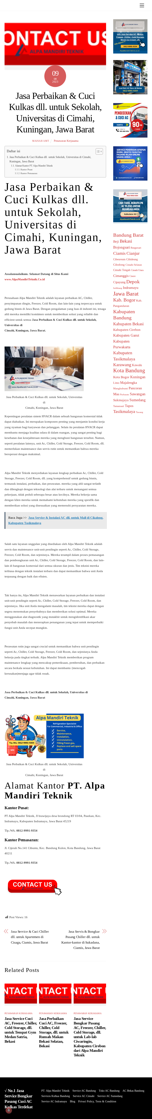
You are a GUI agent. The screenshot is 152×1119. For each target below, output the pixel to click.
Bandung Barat (128, 235)
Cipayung (119, 282)
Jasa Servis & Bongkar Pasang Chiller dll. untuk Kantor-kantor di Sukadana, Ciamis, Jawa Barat (80, 939)
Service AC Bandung (84, 1090)
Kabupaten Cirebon (127, 330)
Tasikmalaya (124, 411)
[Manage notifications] (9, 1110)
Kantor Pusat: (27, 169)
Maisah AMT (40, 141)
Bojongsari (121, 247)
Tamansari (118, 406)
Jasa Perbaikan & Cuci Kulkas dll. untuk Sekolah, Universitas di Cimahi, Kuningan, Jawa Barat (50, 159)
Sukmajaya (121, 400)
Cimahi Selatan (133, 264)
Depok (133, 281)
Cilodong (119, 264)
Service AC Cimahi (83, 1096)
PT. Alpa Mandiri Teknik (55, 1090)
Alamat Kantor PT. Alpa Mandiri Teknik (34, 165)
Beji (116, 241)
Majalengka (128, 383)
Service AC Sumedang (110, 1096)
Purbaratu (124, 394)
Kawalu (137, 365)
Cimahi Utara (137, 270)
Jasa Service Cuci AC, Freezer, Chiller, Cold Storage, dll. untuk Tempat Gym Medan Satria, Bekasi (21, 1029)
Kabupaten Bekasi (128, 324)
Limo (116, 382)
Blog (72, 1101)
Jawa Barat (126, 293)
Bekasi (126, 241)
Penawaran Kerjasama (66, 140)
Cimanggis (121, 276)
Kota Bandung (129, 370)
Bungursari (136, 247)
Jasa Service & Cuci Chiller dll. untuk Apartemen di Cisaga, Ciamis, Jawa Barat (30, 936)
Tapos (129, 406)
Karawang (122, 364)
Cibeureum (119, 259)
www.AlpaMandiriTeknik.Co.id (25, 279)
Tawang (139, 412)
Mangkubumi (120, 388)
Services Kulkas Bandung (55, 1096)
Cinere (132, 276)
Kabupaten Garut (126, 335)
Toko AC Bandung (109, 1090)
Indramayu (130, 288)
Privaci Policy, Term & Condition (97, 1101)
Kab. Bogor (124, 299)
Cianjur (133, 253)
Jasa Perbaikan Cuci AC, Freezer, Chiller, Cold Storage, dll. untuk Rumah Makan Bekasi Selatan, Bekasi (53, 1032)
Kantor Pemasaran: (29, 173)
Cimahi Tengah (121, 270)
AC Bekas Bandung (133, 1090)
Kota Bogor (121, 377)
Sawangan (137, 394)
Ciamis (119, 253)
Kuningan (137, 377)
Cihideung (132, 259)
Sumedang (137, 400)
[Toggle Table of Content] (97, 151)
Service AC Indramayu (54, 1101)
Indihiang (117, 288)
